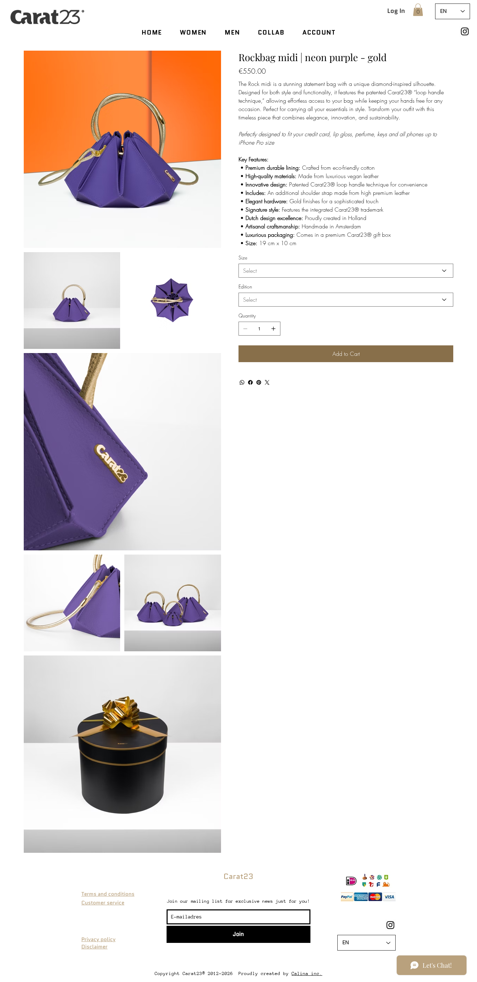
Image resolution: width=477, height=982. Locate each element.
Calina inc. (307, 973)
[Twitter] (267, 382)
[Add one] (273, 329)
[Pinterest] (258, 382)
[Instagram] (465, 31)
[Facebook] (250, 382)
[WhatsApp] (242, 382)
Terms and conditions (107, 894)
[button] (418, 9)
